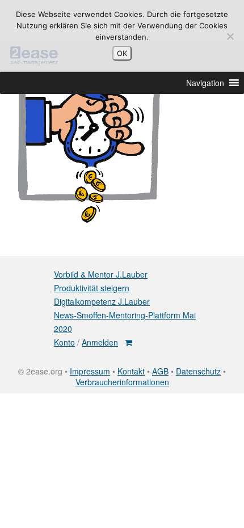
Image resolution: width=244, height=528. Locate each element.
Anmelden (100, 342)
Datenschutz (198, 371)
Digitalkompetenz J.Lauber (102, 301)
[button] (205, 82)
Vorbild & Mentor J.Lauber (101, 274)
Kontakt (131, 371)
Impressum (90, 371)
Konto (64, 342)
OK (122, 53)
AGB (160, 371)
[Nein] (229, 36)
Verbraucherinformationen (122, 382)
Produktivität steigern (91, 287)
